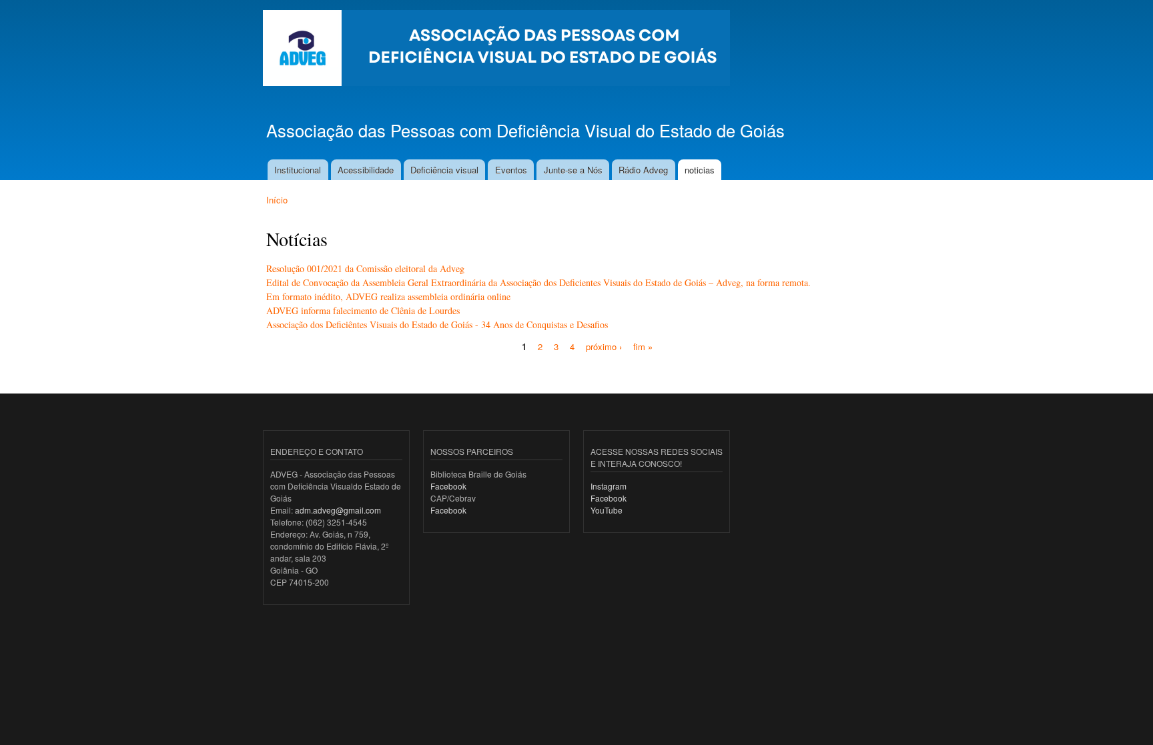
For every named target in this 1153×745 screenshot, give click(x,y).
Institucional (297, 169)
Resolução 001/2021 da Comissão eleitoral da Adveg (365, 268)
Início (277, 199)
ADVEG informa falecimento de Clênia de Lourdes (363, 310)
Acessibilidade (366, 169)
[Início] (498, 49)
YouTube (607, 510)
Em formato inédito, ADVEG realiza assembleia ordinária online (388, 296)
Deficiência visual (444, 169)
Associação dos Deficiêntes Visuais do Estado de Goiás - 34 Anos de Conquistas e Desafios (437, 324)
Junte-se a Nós (573, 169)
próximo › (604, 346)
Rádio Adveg (643, 169)
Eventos (511, 169)
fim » (643, 346)
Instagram (609, 486)
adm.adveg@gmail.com (338, 510)
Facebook (448, 486)
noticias (700, 169)
